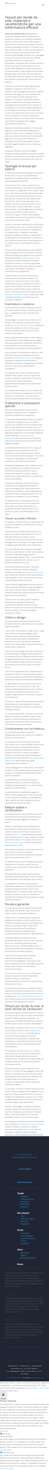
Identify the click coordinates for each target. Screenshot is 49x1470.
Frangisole (24, 1201)
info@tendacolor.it (24, 1182)
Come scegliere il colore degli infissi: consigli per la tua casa (24, 1294)
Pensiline (24, 1207)
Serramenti (23, 1212)
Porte (20, 1230)
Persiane (24, 1221)
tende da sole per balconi (23, 325)
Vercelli (32, 1051)
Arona (7, 1033)
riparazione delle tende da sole (31, 996)
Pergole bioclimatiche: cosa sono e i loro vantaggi (22, 1320)
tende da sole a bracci (22, 358)
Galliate (13, 1033)
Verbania (8, 1071)
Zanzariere (25, 1253)
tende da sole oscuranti (34, 572)
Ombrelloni (25, 1204)
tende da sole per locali (31, 258)
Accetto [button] (29, 1388)
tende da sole (28, 1129)
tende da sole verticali (15, 294)
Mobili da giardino (28, 1258)
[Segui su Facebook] (24, 1356)
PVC (23, 1216)
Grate (23, 1241)
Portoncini (24, 1233)
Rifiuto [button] (35, 1388)
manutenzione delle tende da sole (20, 973)
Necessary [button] (4, 1431)
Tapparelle (24, 1224)
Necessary (7, 1434)
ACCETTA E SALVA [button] (6, 1469)
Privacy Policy (9, 1377)
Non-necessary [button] (5, 1450)
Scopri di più (44, 1388)
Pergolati (24, 1196)
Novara (34, 1028)
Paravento (24, 1243)
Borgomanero (35, 1030)
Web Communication (37, 1377)
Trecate (21, 1033)
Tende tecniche (27, 1199)
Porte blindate (27, 1236)
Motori (24, 1255)
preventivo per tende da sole (31, 1124)
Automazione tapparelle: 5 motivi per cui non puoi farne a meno (24, 1268)
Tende (20, 1193)
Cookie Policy (18, 1377)
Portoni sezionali (28, 1238)
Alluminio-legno (27, 1218)
